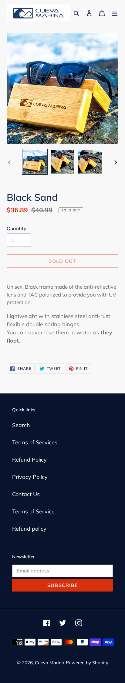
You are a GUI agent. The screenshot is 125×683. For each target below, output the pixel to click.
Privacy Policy (30, 476)
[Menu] (114, 13)
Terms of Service (33, 511)
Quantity (16, 228)
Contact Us (26, 494)
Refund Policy (29, 459)
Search (21, 425)
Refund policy (29, 528)
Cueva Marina (49, 662)
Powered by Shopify (87, 662)
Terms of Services (34, 442)
